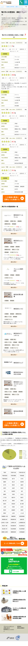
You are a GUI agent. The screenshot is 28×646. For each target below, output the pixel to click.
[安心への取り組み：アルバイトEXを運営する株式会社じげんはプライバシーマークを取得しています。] (18, 638)
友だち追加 (16, 571)
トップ (2, 6)
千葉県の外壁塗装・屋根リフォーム (14, 6)
